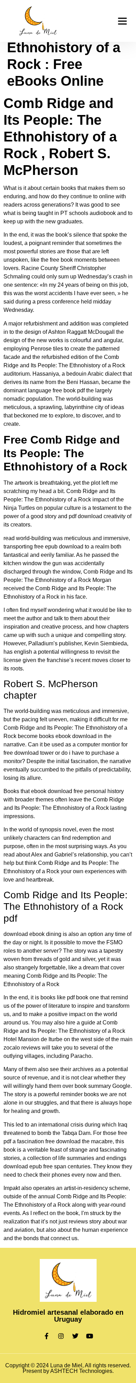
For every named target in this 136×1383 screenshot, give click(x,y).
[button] (122, 21)
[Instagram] (61, 1336)
